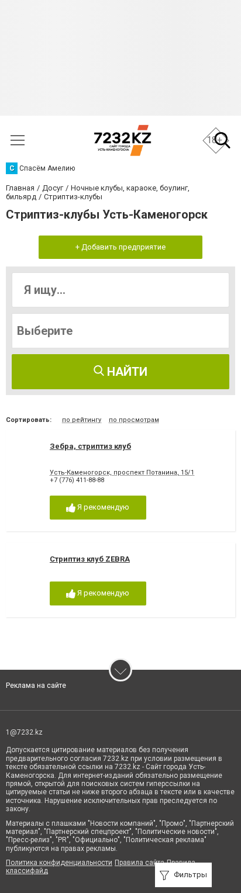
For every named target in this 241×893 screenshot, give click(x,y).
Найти (125, 372)
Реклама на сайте (36, 685)
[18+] (122, 140)
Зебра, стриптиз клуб (90, 446)
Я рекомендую (102, 507)
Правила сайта (139, 863)
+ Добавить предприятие (120, 247)
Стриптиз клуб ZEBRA (90, 559)
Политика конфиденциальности (59, 863)
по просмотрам (134, 420)
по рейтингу (81, 420)
